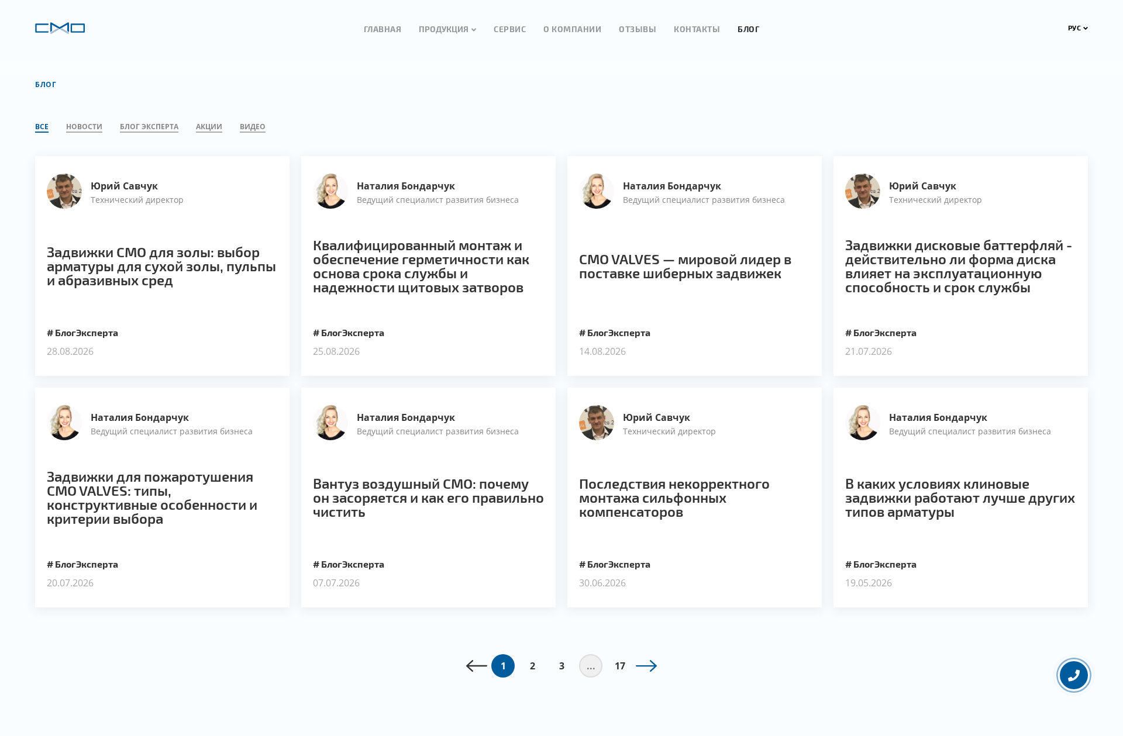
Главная (383, 29)
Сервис (510, 29)
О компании (572, 29)
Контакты (697, 29)
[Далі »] (646, 666)
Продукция (444, 29)
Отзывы (637, 29)
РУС (1074, 27)
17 (620, 665)
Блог (748, 29)
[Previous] (476, 666)
